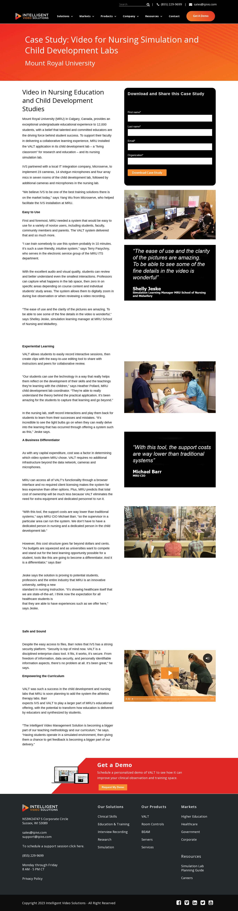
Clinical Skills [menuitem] (107, 816)
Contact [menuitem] (174, 16)
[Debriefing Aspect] (146, 699)
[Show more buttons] (212, 699)
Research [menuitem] (104, 839)
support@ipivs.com (37, 837)
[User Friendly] (168, 699)
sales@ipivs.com (205, 4)
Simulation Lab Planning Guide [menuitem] (192, 868)
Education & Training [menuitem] (113, 824)
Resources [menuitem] (152, 16)
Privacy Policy (32, 878)
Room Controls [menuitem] (152, 824)
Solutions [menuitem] (63, 16)
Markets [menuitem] (85, 16)
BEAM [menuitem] (145, 832)
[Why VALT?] (185, 699)
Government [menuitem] (190, 832)
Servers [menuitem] (147, 839)
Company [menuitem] (129, 16)
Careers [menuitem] (187, 878)
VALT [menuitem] (145, 816)
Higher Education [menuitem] (194, 816)
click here (76, 846)
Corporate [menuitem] (189, 839)
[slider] (169, 699)
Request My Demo (113, 787)
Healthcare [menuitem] (189, 824)
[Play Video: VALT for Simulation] (170, 673)
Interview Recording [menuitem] (113, 832)
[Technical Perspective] (178, 699)
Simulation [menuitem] (106, 847)
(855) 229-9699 (171, 4)
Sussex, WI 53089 (35, 823)
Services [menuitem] (147, 847)
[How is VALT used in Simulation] (137, 699)
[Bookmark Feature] (161, 699)
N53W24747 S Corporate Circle (45, 819)
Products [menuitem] (107, 16)
